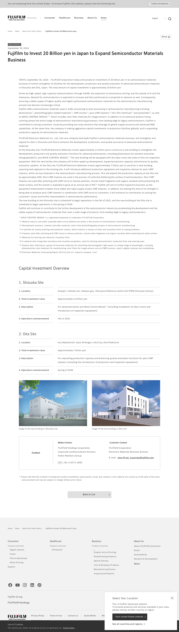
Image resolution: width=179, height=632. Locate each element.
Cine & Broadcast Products (106, 565)
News (17, 31)
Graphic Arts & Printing (105, 552)
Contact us (73, 616)
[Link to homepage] (16, 18)
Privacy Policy (37, 616)
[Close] (172, 598)
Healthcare (56, 541)
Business (96, 541)
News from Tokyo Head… (32, 31)
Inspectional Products (104, 574)
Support (11, 567)
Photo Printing (16, 563)
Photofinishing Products (105, 557)
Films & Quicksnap (18, 558)
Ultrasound (57, 550)
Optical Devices (101, 561)
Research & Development (146, 559)
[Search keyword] (170, 19)
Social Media (90, 616)
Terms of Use (56, 616)
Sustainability (140, 555)
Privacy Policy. (69, 628)
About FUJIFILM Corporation (147, 546)
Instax (12, 554)
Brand (137, 550)
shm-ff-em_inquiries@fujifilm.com (136, 458)
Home (10, 31)
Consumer (13, 541)
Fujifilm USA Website (159, 4)
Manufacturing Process (104, 569)
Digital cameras (17, 550)
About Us (139, 541)
